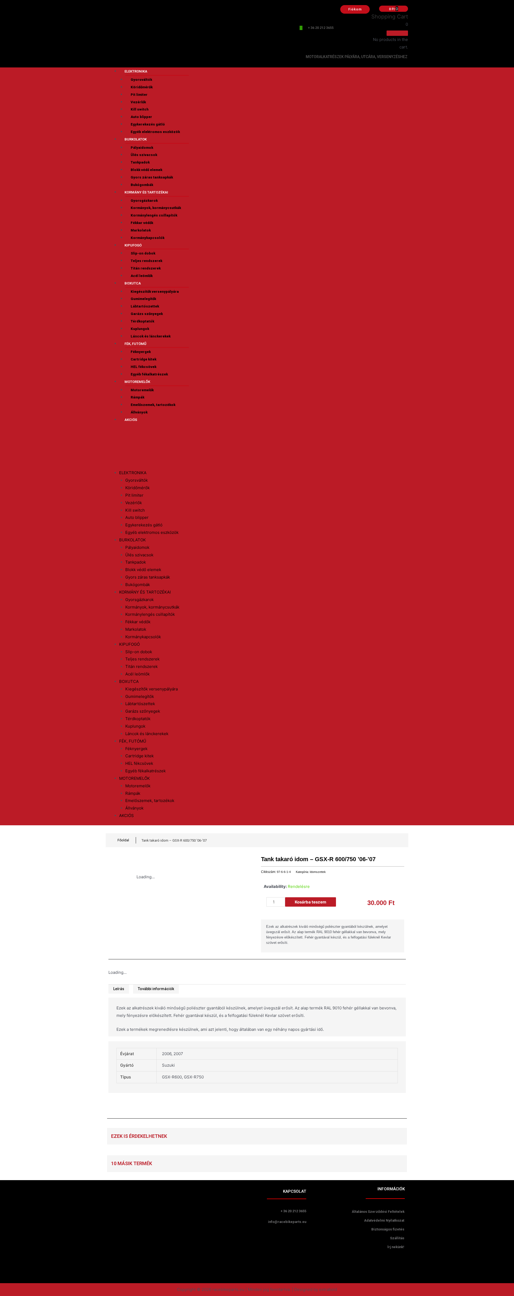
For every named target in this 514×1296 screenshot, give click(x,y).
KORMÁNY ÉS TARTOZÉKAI (146, 192)
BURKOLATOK (135, 139)
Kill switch (140, 109)
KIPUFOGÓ (133, 245)
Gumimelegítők (143, 299)
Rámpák (137, 397)
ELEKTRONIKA (135, 71)
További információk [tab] (156, 989)
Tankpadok (140, 162)
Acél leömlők (142, 276)
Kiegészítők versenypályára (155, 292)
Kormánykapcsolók (147, 238)
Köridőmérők (142, 87)
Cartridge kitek (143, 359)
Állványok (139, 412)
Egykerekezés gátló (148, 124)
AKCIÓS (130, 420)
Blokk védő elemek (146, 170)
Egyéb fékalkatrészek (149, 374)
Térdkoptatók (142, 321)
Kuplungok (140, 329)
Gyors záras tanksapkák (152, 177)
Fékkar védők (142, 223)
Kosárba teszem (310, 901)
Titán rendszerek (146, 268)
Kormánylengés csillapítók (154, 215)
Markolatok (141, 230)
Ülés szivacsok (144, 155)
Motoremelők (142, 390)
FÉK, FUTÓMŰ (135, 344)
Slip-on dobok (143, 253)
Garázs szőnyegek (147, 314)
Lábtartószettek (145, 306)
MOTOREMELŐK (137, 382)
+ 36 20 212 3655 (321, 28)
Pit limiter (139, 95)
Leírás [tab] (118, 989)
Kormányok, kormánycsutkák (156, 208)
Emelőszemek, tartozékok (153, 405)
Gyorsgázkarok (144, 201)
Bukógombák (142, 185)
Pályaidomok (142, 148)
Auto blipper (141, 117)
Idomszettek (318, 871)
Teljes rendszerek (146, 261)
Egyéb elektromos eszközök (155, 132)
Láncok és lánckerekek (151, 336)
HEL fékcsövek (143, 367)
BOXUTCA (132, 283)
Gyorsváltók (141, 80)
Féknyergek (141, 352)
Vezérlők (138, 102)
